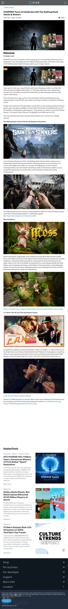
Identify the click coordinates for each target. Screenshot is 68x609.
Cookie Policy (25, 596)
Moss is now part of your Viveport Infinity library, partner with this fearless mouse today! (33, 309)
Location (8, 586)
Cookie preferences (9, 606)
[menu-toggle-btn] (2, 2)
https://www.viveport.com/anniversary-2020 (21, 216)
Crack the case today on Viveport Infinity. (17, 396)
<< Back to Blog (8, 7)
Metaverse (9, 53)
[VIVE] (34, 2)
